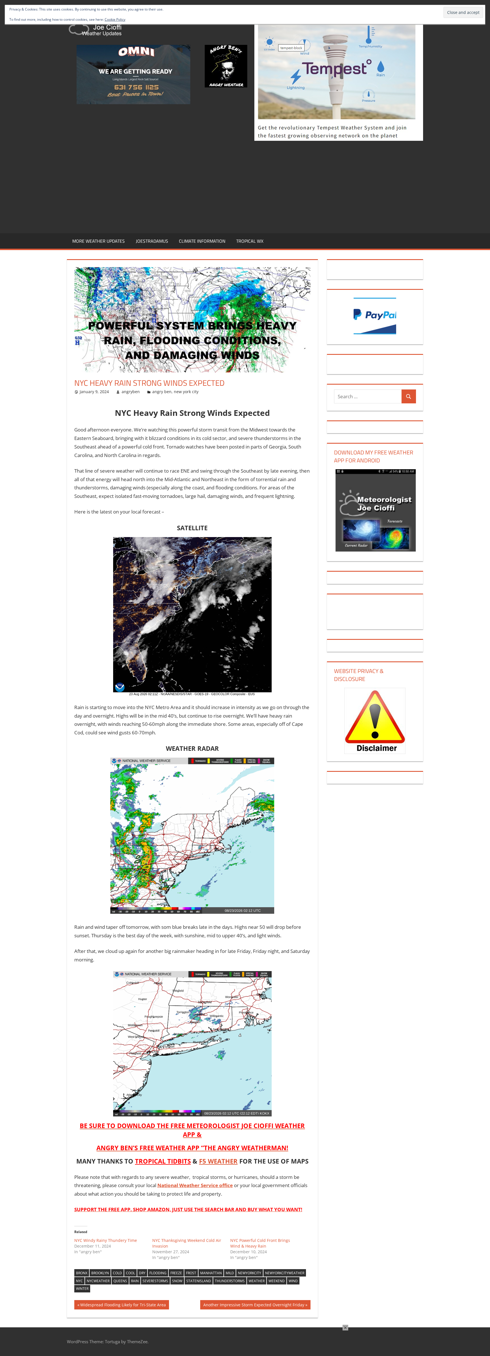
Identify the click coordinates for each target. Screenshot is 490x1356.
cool (130, 1273)
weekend (277, 1281)
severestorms (155, 1281)
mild (230, 1273)
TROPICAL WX (249, 241)
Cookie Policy (115, 19)
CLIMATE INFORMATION (202, 241)
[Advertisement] (245, 186)
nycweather (98, 1281)
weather (257, 1281)
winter (82, 1288)
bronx (81, 1273)
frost (191, 1273)
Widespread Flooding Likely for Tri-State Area (123, 1305)
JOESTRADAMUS (152, 241)
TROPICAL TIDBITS (163, 1161)
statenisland (198, 1281)
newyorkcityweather (284, 1273)
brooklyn (100, 1273)
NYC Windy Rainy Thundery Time (105, 1240)
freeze (176, 1273)
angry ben (162, 391)
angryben (131, 391)
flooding (157, 1273)
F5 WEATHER (218, 1161)
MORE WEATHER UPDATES (98, 241)
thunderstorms (230, 1281)
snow (177, 1281)
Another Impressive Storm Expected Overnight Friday (253, 1305)
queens (120, 1281)
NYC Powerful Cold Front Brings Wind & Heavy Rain (260, 1243)
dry (142, 1273)
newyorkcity (249, 1273)
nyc (79, 1281)
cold (117, 1273)
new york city (186, 391)
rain (135, 1281)
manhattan (211, 1273)
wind (293, 1281)
